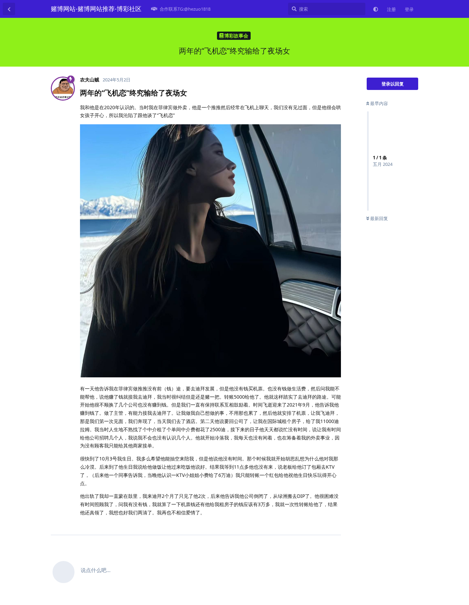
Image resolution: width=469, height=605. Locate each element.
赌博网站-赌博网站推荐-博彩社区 (96, 8)
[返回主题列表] (9, 9)
